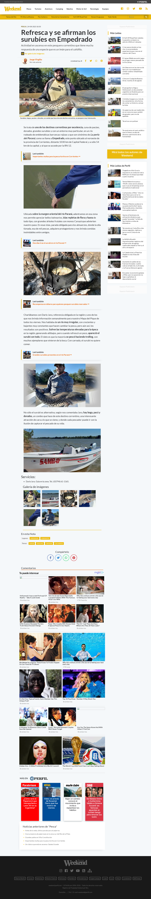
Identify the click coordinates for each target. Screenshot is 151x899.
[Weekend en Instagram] (60, 871)
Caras (30, 878)
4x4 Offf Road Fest (80, 17)
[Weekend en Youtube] (78, 871)
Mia (118, 878)
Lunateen (126, 878)
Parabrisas (82, 878)
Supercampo (95, 878)
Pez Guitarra (42, 17)
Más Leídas (115, 33)
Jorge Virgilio (35, 59)
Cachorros (59, 543)
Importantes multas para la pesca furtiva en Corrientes (55, 156)
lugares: (25, 538)
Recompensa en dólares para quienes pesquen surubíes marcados (60, 304)
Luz (111, 878)
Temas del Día (11, 17)
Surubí (31, 543)
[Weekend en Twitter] (71, 871)
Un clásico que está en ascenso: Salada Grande (42, 844)
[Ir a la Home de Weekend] (75, 863)
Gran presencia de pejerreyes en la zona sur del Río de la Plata (47, 834)
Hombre (72, 878)
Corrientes (45, 538)
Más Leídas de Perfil (120, 165)
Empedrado (34, 538)
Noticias (39, 878)
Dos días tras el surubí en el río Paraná (48, 243)
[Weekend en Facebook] (66, 871)
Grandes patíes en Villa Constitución (38, 837)
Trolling (40, 543)
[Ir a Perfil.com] (142, 2)
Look (105, 878)
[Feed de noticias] (83, 871)
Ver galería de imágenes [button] (34, 53)
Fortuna (62, 878)
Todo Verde (112, 17)
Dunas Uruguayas (97, 17)
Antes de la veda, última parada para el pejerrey (42, 830)
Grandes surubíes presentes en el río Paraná (51, 355)
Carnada (49, 543)
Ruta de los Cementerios (60, 17)
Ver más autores (35, 62)
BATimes (137, 878)
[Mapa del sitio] (90, 871)
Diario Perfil (20, 878)
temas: (24, 543)
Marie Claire (51, 878)
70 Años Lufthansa (27, 17)
